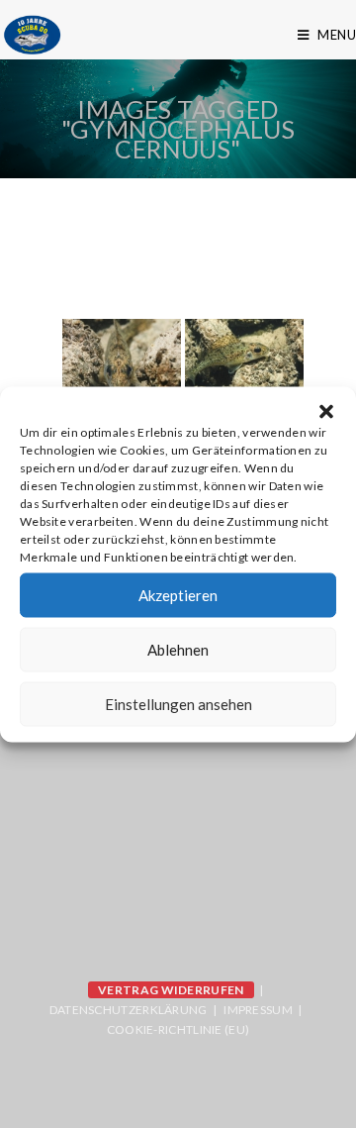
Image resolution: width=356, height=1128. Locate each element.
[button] (326, 411)
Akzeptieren (178, 595)
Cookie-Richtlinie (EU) (178, 1029)
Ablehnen (178, 650)
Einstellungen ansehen (178, 704)
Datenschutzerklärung (128, 1009)
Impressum (258, 1009)
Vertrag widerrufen (170, 989)
